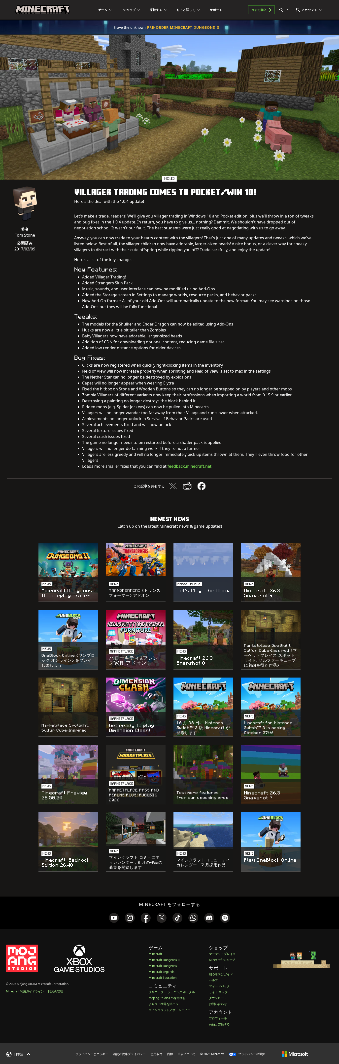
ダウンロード (218, 998)
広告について (187, 1054)
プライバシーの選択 (251, 1054)
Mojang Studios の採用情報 (167, 998)
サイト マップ (218, 992)
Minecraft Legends (161, 972)
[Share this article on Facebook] (201, 486)
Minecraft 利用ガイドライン (25, 991)
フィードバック (219, 986)
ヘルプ (213, 980)
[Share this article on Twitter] (173, 486)
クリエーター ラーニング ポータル (172, 992)
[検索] (285, 10)
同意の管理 (55, 991)
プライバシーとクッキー (91, 1054)
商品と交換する (219, 1024)
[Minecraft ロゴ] (42, 10)
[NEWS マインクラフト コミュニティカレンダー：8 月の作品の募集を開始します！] (136, 829)
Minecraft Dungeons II (164, 960)
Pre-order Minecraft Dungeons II (183, 27)
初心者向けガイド (221, 974)
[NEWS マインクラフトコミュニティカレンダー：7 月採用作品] (203, 830)
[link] (114, 918)
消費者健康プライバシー (129, 1054)
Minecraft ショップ (222, 960)
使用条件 (156, 1054)
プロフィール (218, 1018)
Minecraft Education (162, 978)
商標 (170, 1054)
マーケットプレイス (222, 954)
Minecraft (155, 954)
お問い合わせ (218, 1004)
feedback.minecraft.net (189, 466)
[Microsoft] (295, 1054)
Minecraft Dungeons (163, 966)
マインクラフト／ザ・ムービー (169, 1010)
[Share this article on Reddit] (187, 486)
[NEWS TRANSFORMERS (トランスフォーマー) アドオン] (136, 559)
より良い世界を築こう (163, 1004)
